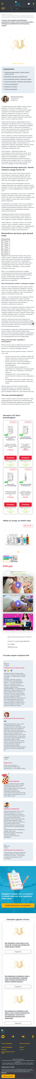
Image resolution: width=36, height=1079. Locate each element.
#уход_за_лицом (18, 63)
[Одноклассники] (8, 671)
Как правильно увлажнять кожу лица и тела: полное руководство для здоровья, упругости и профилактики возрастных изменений (17, 1014)
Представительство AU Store (7, 1052)
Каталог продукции (6, 1043)
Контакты (4, 1049)
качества (15, 647)
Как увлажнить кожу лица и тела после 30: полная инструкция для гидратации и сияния (17, 944)
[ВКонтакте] (5, 671)
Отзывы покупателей (10, 89)
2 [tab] (19, 551)
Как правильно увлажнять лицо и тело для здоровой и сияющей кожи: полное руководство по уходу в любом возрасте (17, 978)
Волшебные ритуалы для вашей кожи (15, 76)
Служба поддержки (6, 1047)
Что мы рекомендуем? (11, 84)
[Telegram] (11, 671)
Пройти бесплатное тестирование (18, 905)
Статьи (9, 14)
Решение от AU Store (10, 86)
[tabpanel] (18, 539)
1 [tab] (18, 551)
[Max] (3, 1036)
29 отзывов (25, 501)
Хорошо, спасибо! (8, 1076)
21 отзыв (10, 501)
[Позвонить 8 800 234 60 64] (2, 4)
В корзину (10, 457)
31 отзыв (10, 453)
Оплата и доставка (24, 1043)
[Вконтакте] (23, 1036)
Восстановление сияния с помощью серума (17, 79)
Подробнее (18, 951)
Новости (21, 1047)
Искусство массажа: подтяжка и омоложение (18, 81)
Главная (3, 14)
